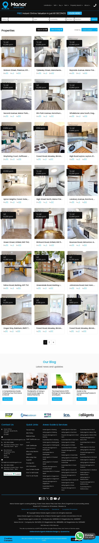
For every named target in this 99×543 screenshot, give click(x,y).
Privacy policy (44, 509)
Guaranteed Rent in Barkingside (48, 453)
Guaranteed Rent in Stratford (88, 470)
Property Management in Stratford (87, 466)
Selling (36, 387)
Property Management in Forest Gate (68, 461)
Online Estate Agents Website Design (44, 532)
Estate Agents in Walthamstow (84, 473)
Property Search (76, 5)
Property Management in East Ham (70, 436)
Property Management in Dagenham (50, 482)
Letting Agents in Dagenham (51, 479)
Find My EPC (30, 463)
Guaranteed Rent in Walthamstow (85, 488)
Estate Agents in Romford (87, 447)
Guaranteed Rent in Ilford (87, 429)
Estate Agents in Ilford (67, 482)
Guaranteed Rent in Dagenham (48, 487)
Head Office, (8, 429)
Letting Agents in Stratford (87, 462)
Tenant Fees (30, 430)
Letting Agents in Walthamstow (85, 478)
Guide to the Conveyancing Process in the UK (86, 393)
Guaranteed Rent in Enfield (69, 448)
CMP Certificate (33, 440)
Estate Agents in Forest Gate (69, 455)
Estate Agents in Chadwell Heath (50, 458)
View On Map (55, 30)
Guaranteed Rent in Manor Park (87, 443)
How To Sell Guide (32, 473)
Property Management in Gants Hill (68, 476)
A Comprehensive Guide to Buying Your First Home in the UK (12, 393)
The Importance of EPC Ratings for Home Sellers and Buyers (61, 393)
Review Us (62, 506)
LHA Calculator (31, 466)
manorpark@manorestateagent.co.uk (13, 440)
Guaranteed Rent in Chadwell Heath (51, 472)
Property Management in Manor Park (87, 439)
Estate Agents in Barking (50, 429)
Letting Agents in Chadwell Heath (50, 463)
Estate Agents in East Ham (68, 429)
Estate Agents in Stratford (87, 460)
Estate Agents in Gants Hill (68, 470)
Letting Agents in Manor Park (88, 435)
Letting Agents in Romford (87, 450)
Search (94, 19)
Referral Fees (30, 436)
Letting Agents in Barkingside (51, 445)
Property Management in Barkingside (50, 449)
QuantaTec (65, 532)
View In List (41, 30)
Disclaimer (55, 509)
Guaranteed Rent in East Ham (69, 440)
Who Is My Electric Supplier (32, 453)
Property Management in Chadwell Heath (50, 468)
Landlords (47, 5)
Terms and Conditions (29, 509)
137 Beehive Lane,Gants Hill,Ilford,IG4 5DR (9, 454)
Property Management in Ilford (68, 489)
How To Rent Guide (32, 469)
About (86, 5)
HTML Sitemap (54, 525)
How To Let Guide (32, 476)
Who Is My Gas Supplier (31, 458)
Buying (5, 387)
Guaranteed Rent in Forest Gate (68, 466)
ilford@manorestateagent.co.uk (11, 462)
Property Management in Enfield (68, 451)
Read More (7, 399)
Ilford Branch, (8, 450)
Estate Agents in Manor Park (88, 432)
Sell (55, 5)
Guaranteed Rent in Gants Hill (69, 480)
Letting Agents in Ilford (67, 485)
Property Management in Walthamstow (87, 483)
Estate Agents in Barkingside (51, 442)
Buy (60, 5)
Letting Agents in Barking (50, 432)
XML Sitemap (45, 525)
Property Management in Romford (87, 453)
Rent (66, 5)
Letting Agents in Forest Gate (69, 458)
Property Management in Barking (50, 436)
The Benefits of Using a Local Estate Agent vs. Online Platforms (35, 393)
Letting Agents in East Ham (69, 432)
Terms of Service (70, 528)
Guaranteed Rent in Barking (50, 440)
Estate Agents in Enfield (68, 442)
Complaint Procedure (69, 509)
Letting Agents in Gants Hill (69, 472)
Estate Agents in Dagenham (51, 476)
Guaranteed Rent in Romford (88, 457)
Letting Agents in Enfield (68, 445)
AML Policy (29, 433)
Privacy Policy (57, 528)
